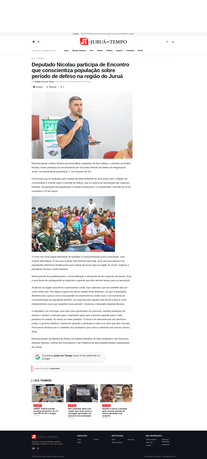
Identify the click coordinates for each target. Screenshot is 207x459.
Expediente (165, 444)
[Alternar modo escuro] (173, 41)
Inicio (66, 50)
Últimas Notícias (79, 50)
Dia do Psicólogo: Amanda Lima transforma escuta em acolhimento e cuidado (107, 34)
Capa (79, 439)
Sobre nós (131, 439)
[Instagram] (39, 42)
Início (33, 58)
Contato (95, 439)
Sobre (79, 442)
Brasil (140, 50)
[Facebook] (34, 42)
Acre (91, 50)
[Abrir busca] (167, 41)
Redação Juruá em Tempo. (44, 82)
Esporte (119, 50)
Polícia (100, 50)
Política (109, 50)
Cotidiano (130, 50)
